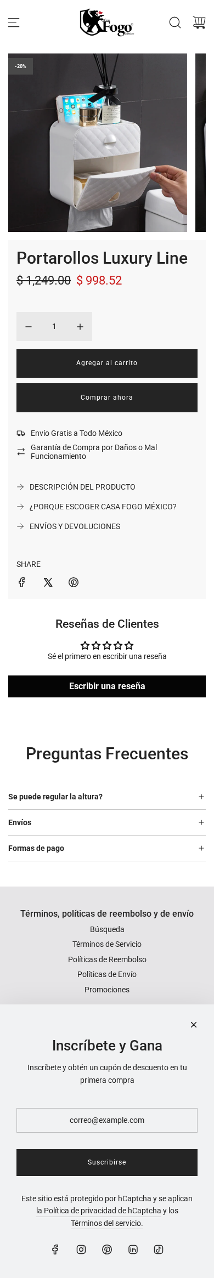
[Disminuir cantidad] (28, 327)
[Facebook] (55, 1249)
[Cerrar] (194, 1025)
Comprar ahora (107, 397)
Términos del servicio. (107, 1223)
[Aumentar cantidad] (80, 327)
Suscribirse (107, 1162)
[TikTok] (159, 1249)
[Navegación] (13, 22)
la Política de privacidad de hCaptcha (98, 1210)
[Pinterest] (107, 1249)
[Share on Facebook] (22, 584)
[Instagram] (81, 1249)
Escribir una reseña (107, 686)
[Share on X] (48, 584)
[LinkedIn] (133, 1249)
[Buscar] (175, 22)
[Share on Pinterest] (73, 584)
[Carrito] (199, 22)
